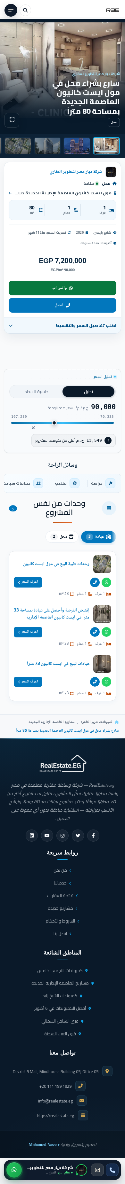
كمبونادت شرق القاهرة (96, 722)
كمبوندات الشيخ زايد (60, 996)
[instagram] (62, 836)
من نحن (60, 870)
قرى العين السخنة (60, 1034)
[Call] (95, 582)
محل (60, 536)
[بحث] (25, 10)
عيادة (96, 536)
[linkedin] (32, 836)
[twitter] (78, 836)
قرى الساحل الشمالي (60, 1021)
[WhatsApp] (106, 582)
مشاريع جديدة (60, 908)
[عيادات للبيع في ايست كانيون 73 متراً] (62, 676)
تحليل (88, 391)
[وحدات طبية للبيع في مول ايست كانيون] (62, 576)
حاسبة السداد (36, 391)
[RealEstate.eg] (113, 10)
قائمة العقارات (60, 896)
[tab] (106, 145)
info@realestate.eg (55, 1100)
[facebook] (93, 836)
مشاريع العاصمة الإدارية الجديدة (52, 722)
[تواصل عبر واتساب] (14, 1170)
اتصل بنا (60, 933)
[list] (62, 483)
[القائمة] (10, 10)
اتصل (59, 305)
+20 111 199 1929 (55, 1086)
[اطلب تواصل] (97, 1170)
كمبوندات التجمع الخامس (60, 970)
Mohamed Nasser (44, 1144)
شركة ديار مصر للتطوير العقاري (76, 171)
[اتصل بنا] (112, 1170)
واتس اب (59, 288)
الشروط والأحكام (60, 921)
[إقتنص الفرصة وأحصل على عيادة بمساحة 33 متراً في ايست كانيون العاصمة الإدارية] (62, 626)
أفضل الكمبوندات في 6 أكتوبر (60, 1008)
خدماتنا (60, 883)
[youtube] (47, 836)
